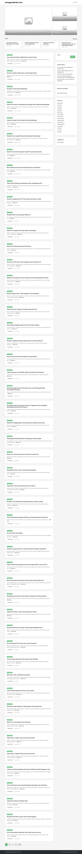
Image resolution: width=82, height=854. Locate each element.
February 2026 (60, 114)
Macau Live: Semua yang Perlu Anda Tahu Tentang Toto (23, 454)
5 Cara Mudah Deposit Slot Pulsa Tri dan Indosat (20, 690)
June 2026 (59, 107)
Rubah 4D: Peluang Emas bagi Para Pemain (19, 246)
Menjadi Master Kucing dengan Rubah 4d (18, 214)
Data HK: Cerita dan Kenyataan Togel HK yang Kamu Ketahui (24, 151)
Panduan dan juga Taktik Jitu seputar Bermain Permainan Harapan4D (26, 549)
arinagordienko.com (14, 2)
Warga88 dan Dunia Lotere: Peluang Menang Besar (21, 470)
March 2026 (59, 112)
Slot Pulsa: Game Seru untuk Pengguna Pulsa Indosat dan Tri (24, 262)
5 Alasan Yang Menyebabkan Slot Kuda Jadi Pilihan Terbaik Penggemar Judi (28, 769)
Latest (6, 38)
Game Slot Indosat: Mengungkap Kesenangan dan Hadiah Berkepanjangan (69, 44)
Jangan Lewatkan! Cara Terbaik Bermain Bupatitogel (22, 120)
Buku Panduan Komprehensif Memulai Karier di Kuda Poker (23, 167)
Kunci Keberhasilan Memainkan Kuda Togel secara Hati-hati (24, 832)
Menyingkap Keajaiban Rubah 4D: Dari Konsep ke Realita (23, 325)
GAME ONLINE (9, 70)
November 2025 (60, 120)
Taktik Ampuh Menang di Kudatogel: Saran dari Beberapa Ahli (24, 183)
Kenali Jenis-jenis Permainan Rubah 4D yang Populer (22, 356)
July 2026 (59, 105)
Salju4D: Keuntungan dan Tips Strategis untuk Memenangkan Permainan (28, 277)
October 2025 (60, 122)
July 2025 (59, 128)
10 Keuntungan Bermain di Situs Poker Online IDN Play (22, 659)
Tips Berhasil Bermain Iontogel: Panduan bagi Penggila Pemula (24, 627)
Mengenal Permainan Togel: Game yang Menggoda (21, 816)
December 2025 (60, 118)
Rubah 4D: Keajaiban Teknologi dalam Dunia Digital (21, 230)
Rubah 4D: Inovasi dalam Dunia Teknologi (18, 722)
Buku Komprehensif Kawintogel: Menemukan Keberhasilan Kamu (25, 580)
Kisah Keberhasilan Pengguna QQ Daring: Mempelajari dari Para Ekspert (27, 517)
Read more (24, 61)
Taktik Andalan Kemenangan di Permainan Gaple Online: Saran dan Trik (27, 564)
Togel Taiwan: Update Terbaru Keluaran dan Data (21, 738)
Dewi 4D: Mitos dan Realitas (15, 533)
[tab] (6, 38)
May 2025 (59, 131)
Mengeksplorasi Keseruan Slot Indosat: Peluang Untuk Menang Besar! (27, 596)
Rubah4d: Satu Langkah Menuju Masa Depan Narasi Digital (23, 136)
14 (15, 844)
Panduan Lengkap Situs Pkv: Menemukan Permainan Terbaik (24, 199)
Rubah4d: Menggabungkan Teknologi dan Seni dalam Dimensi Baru (26, 423)
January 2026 (60, 116)
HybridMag (74, 852)
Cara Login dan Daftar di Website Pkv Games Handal (22, 57)
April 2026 (59, 110)
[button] (46, 8)
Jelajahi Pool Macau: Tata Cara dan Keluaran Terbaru (22, 612)
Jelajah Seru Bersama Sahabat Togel (17, 801)
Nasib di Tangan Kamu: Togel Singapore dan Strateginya (23, 293)
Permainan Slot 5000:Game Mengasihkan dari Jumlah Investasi (25, 501)
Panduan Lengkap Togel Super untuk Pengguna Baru (22, 73)
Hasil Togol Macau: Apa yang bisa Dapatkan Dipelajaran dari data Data (27, 785)
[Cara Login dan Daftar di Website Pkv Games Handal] (28, 21)
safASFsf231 (10, 63)
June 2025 (59, 130)
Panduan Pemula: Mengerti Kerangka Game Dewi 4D (22, 309)
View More (75, 38)
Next (20, 844)
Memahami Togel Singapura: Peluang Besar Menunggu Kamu (24, 706)
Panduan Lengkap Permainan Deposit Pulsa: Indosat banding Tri (25, 341)
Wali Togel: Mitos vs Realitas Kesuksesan (18, 675)
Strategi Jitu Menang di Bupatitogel (17, 88)
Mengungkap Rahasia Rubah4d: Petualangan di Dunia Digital (24, 438)
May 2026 (59, 109)
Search (58, 54)
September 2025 (60, 124)
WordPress (68, 852)
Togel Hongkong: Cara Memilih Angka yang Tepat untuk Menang (25, 372)
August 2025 (60, 126)
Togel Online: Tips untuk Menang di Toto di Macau (21, 486)
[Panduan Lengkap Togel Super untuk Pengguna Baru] (64, 28)
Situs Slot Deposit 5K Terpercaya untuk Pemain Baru (22, 643)
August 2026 (60, 103)
